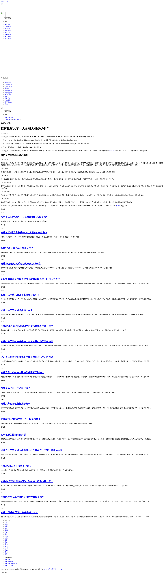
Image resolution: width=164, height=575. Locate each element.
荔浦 (6, 544)
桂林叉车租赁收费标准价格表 (15, 403)
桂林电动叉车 (9, 561)
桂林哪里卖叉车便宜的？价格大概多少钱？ (22, 497)
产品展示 (8, 30)
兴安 (6, 528)
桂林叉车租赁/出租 (11, 563)
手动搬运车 (8, 84)
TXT (61, 569)
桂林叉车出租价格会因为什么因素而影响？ (22, 372)
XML (58, 569)
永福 (6, 536)
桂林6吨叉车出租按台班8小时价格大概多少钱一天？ (27, 481)
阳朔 (6, 550)
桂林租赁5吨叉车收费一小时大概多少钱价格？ (24, 232)
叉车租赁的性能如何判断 (13, 434)
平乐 (6, 532)
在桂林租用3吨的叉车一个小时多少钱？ (21, 419)
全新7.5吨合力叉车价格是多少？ (17, 248)
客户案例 (8, 34)
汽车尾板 (8, 100)
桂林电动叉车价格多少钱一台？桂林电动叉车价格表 (27, 341)
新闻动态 (8, 28)
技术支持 (8, 36)
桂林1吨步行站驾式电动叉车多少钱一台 (21, 263)
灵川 (6, 540)
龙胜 (6, 554)
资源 (6, 548)
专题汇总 (53, 569)
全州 (6, 526)
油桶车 (7, 88)
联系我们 (8, 38)
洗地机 (7, 104)
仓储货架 (8, 94)
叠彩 (6, 530)
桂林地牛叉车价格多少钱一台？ (17, 310)
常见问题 (16, 119)
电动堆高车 (8, 92)
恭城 (6, 534)
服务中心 (8, 32)
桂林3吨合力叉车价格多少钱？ (16, 466)
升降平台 (8, 98)
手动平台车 (8, 86)
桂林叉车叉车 (9, 117)
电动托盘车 (8, 90)
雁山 (6, 552)
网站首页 (8, 24)
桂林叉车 (112, 151)
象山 (6, 546)
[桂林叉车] (4, 1)
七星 (6, 522)
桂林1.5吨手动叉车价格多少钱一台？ (19, 512)
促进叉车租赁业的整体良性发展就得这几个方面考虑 (27, 357)
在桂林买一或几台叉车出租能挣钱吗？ (20, 294)
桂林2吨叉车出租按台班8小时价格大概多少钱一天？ (27, 326)
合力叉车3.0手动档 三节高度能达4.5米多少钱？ (24, 217)
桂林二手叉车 (9, 565)
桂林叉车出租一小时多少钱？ (15, 388)
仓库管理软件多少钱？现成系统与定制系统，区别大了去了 (30, 279)
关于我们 (8, 26)
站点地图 (47, 569)
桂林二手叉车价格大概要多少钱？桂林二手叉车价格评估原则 (31, 450)
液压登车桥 (8, 102)
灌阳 (6, 538)
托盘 (6, 96)
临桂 (6, 524)
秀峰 (6, 542)
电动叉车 (8, 82)
